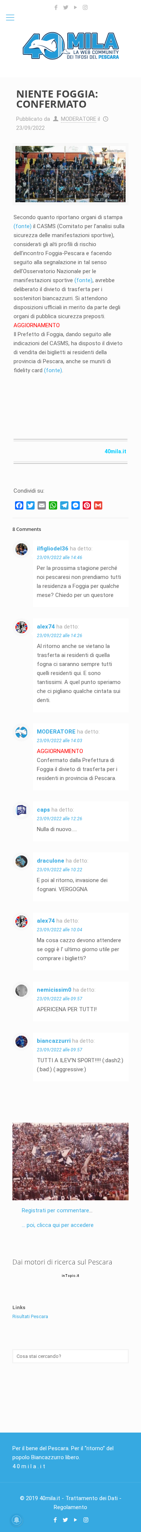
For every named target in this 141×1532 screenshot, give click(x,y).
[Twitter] (66, 7)
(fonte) (23, 226)
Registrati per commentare (55, 1210)
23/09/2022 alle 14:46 (59, 557)
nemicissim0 (54, 989)
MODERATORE (78, 119)
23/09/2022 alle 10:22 (59, 869)
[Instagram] (85, 7)
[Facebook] (56, 7)
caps (43, 809)
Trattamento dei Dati (91, 1498)
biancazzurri (54, 1040)
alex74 (46, 626)
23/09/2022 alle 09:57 (59, 998)
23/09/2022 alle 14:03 (59, 740)
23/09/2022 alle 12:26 (59, 818)
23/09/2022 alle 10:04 (59, 929)
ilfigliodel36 (52, 548)
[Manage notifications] (17, 1520)
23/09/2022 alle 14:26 (59, 635)
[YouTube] (75, 7)
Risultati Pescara (30, 1316)
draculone (50, 860)
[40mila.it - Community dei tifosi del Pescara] (70, 45)
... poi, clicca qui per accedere (58, 1225)
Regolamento (70, 1507)
